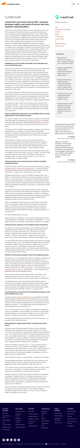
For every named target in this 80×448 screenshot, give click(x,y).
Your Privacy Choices (53, 444)
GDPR (42, 418)
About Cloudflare (71, 411)
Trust (42, 415)
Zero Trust (57, 31)
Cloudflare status (32, 425)
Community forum (33, 416)
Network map (70, 414)
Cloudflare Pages (59, 38)
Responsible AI (45, 420)
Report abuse (44, 427)
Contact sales (6, 429)
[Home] (10, 4)
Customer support (33, 414)
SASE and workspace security (18, 420)
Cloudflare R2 (28, 267)
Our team (69, 416)
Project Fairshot (58, 422)
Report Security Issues (38, 444)
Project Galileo (58, 413)
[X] (7, 440)
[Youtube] (15, 440)
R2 (55, 41)
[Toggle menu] (78, 4)
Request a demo (6, 427)
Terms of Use (27, 444)
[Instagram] (19, 440)
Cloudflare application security (32, 144)
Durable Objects (29, 168)
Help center (31, 411)
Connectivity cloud (20, 411)
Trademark (63, 444)
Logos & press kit (71, 419)
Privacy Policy (19, 444)
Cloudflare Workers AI (60, 43)
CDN (56, 27)
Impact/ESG (70, 425)
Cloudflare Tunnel (59, 45)
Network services (20, 424)
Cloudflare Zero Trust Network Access (22, 297)
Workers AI (12, 258)
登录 (73, 4)
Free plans (5, 413)
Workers (19, 168)
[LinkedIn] (11, 440)
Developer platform (20, 427)
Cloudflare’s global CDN (33, 120)
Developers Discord (33, 419)
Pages (18, 189)
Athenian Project (58, 415)
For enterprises (6, 420)
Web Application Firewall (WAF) (63, 29)
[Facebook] (3, 440)
